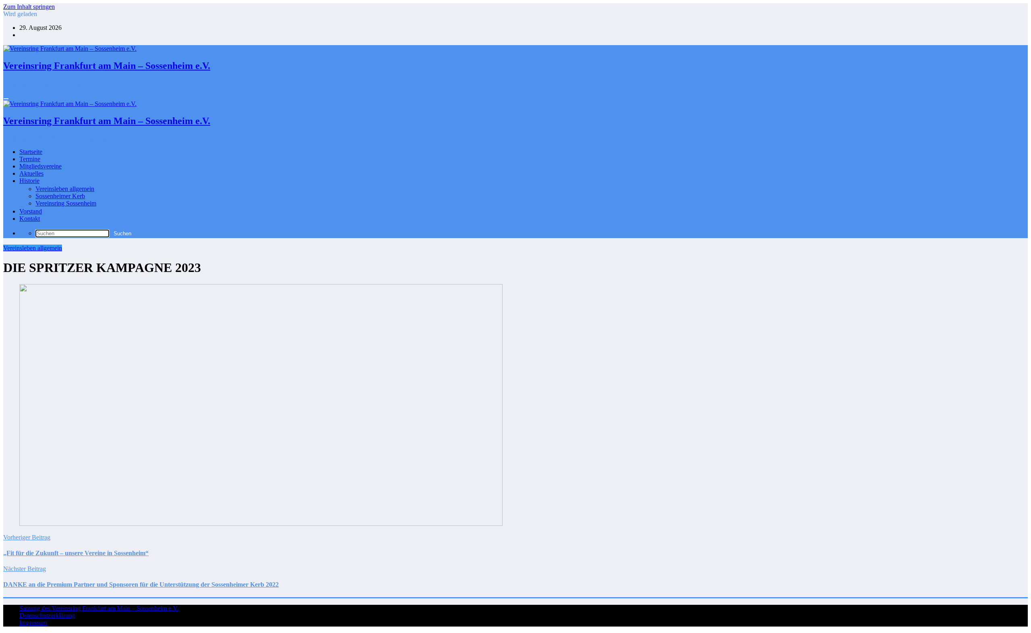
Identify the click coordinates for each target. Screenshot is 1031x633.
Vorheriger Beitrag (26, 537)
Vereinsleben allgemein (64, 188)
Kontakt (29, 218)
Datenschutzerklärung (47, 615)
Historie (29, 180)
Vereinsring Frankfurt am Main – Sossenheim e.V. (106, 65)
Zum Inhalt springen (29, 6)
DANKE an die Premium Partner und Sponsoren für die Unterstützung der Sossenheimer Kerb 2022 (141, 584)
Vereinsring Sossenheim (65, 203)
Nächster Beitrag (24, 568)
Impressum (33, 622)
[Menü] (6, 99)
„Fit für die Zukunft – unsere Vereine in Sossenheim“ (76, 553)
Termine (29, 159)
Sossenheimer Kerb (60, 196)
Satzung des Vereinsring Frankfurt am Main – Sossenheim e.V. (98, 608)
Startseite (30, 151)
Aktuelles (31, 173)
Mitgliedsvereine (40, 166)
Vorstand (30, 211)
